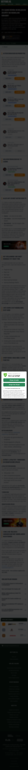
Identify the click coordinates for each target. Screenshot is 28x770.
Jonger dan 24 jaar (14, 384)
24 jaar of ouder (14, 380)
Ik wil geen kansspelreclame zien (12, 388)
